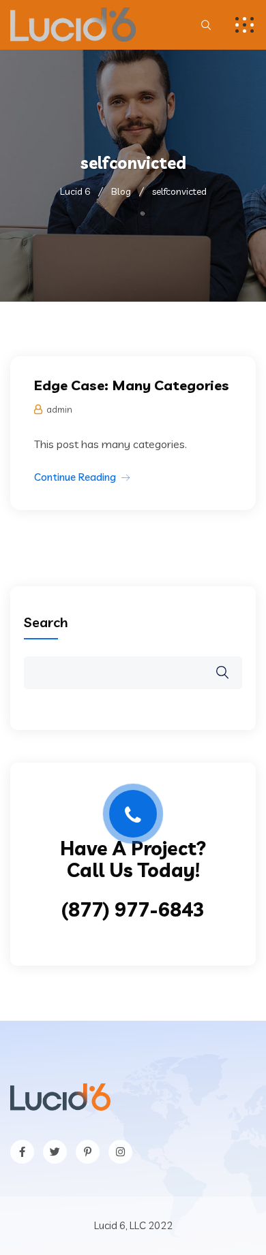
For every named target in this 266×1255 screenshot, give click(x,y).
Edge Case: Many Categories (131, 385)
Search (46, 622)
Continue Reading (75, 477)
